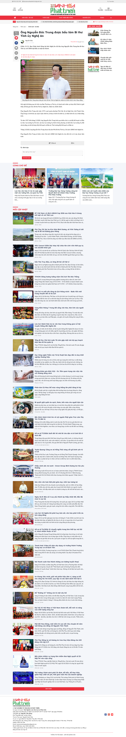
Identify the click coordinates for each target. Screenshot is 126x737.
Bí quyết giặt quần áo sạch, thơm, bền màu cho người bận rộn (59, 402)
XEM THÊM (48, 688)
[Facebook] (106, 714)
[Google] (109, 714)
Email (14, 10)
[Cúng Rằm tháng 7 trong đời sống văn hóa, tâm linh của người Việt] (23, 313)
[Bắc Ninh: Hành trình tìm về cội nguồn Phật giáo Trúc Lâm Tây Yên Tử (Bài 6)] (23, 422)
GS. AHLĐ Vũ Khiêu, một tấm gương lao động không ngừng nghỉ (45, 21)
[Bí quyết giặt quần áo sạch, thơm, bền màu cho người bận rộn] (23, 407)
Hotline (20, 10)
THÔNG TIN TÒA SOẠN (57, 734)
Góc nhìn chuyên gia (39, 491)
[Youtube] (112, 714)
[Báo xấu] (16, 58)
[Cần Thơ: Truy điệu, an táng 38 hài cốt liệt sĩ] (23, 267)
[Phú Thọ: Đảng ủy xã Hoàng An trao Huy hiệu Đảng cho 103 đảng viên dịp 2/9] (23, 645)
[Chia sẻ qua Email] (16, 48)
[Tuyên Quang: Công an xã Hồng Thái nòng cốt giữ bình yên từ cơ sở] (23, 455)
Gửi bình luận (26, 157)
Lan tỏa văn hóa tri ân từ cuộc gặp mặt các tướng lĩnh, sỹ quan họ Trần (29, 192)
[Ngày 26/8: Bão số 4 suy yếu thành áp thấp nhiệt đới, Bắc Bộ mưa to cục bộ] (23, 502)
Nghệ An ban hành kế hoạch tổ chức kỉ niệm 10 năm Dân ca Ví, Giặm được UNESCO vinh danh (48, 55)
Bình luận (16, 33)
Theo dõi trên (74, 41)
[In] (16, 53)
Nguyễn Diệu (29, 40)
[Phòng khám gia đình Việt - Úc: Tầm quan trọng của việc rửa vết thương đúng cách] (23, 376)
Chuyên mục (108, 10)
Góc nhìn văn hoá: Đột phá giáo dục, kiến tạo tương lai (56, 482)
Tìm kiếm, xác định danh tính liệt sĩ (42, 540)
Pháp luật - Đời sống (39, 382)
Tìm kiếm (100, 10)
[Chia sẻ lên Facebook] (16, 43)
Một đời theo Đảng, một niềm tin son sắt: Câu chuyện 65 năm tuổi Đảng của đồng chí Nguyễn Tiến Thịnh (58, 625)
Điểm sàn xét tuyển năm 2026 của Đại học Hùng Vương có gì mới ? (95, 192)
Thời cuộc (37, 349)
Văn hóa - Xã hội (38, 224)
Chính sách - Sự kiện (18, 186)
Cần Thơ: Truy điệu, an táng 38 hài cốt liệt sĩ (52, 262)
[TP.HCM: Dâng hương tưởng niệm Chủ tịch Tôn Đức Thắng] (23, 282)
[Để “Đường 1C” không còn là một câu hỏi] (23, 598)
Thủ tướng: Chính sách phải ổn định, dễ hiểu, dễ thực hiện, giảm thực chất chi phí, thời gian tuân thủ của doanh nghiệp (58, 674)
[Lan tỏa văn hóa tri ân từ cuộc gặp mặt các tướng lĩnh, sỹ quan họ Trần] (29, 178)
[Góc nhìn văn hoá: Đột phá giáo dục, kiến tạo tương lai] (23, 487)
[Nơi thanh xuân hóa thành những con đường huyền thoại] (23, 567)
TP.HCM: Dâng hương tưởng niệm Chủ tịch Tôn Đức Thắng (57, 277)
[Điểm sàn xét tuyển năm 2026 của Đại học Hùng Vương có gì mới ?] (97, 178)
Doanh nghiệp (37, 397)
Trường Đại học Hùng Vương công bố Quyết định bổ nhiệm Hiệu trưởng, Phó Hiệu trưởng (63, 193)
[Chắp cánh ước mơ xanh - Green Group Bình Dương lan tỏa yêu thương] (23, 471)
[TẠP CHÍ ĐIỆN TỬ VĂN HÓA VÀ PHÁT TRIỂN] (63, 9)
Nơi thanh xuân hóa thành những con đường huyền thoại (57, 562)
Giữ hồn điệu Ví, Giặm (28, 57)
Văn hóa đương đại (38, 524)
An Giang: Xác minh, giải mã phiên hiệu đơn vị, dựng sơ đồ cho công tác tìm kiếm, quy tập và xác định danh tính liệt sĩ (58, 578)
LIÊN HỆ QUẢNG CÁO (69, 734)
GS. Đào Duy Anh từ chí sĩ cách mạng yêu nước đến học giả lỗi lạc (81, 21)
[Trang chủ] (15, 18)
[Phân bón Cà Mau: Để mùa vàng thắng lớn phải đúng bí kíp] (23, 392)
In (73, 143)
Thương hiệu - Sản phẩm (40, 411)
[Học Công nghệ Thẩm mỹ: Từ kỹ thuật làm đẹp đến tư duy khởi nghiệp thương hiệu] (23, 360)
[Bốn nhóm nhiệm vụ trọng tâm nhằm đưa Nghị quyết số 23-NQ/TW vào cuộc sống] (23, 661)
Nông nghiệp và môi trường (40, 508)
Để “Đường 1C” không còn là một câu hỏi (51, 593)
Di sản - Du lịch (38, 303)
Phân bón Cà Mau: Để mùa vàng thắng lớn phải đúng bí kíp (58, 387)
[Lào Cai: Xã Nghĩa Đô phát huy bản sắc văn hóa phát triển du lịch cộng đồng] (23, 518)
